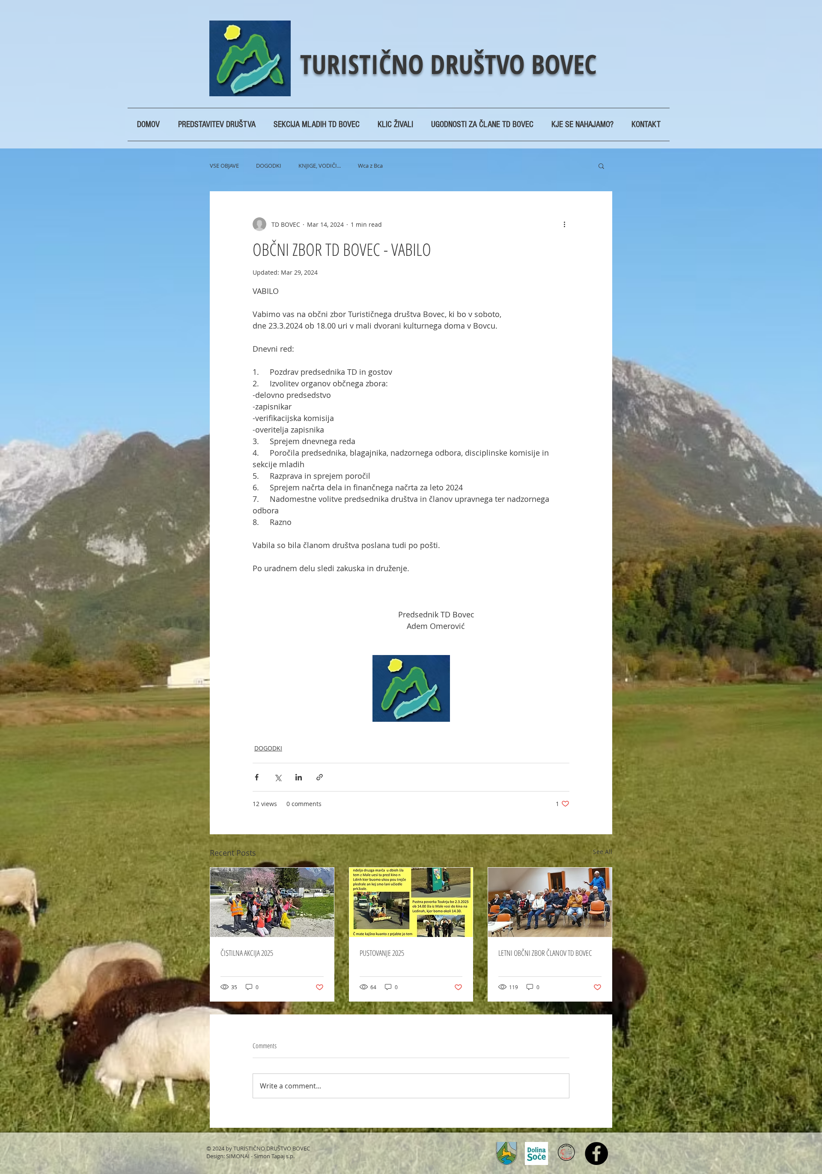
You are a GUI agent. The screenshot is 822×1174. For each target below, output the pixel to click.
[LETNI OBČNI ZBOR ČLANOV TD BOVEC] (550, 902)
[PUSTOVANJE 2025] (411, 902)
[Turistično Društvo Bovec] (596, 1153)
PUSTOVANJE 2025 (382, 953)
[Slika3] (536, 1153)
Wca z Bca (370, 165)
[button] (601, 165)
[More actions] (564, 224)
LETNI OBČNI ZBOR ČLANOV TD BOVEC (545, 953)
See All (602, 852)
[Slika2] (566, 1153)
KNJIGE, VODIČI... (319, 165)
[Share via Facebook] (257, 777)
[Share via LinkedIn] (299, 777)
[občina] (506, 1153)
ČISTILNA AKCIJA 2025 (246, 953)
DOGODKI (268, 165)
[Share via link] (320, 777)
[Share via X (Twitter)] (278, 777)
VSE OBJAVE (224, 165)
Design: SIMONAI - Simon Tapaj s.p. (250, 1156)
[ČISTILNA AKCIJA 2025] (272, 902)
